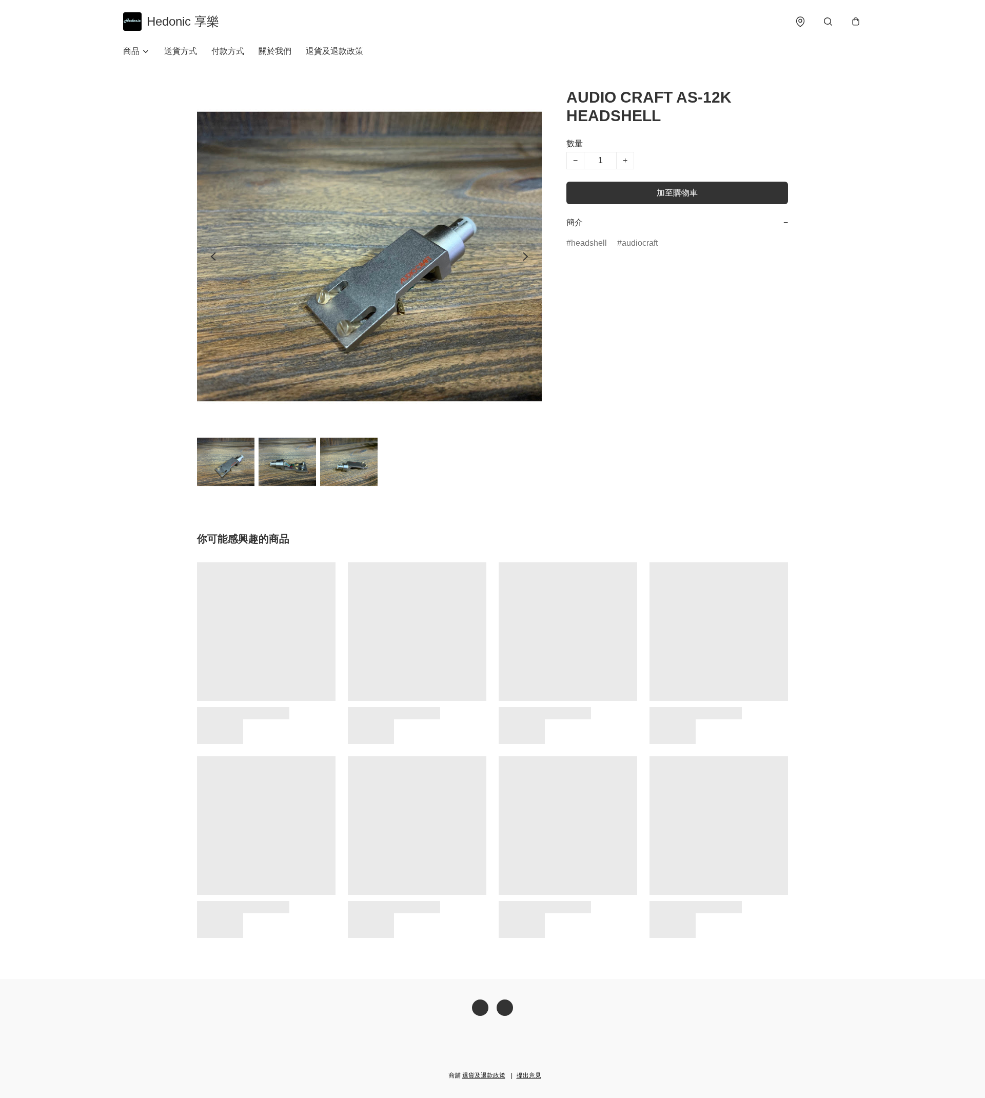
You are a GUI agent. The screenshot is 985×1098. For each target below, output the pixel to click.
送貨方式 (180, 51)
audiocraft (640, 243)
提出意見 (529, 1075)
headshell (589, 243)
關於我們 (275, 51)
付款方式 (227, 51)
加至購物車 (677, 192)
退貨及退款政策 (334, 51)
